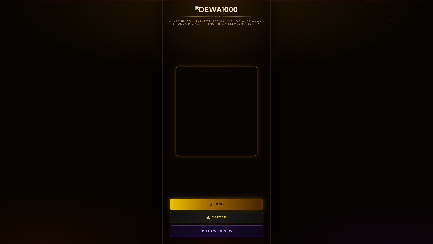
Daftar (219, 217)
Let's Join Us (219, 231)
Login (219, 204)
